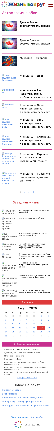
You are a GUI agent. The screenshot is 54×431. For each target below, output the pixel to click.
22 (41, 328)
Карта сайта (37, 417)
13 (27, 324)
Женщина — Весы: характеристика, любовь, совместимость (35, 123)
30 (48, 332)
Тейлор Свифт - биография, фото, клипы (22, 402)
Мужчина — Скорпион (34, 58)
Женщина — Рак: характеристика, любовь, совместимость (35, 94)
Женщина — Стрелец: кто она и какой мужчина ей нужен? (34, 157)
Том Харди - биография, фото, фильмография (25, 405)
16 (48, 324)
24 (6, 332)
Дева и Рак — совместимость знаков (35, 24)
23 (48, 328)
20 (27, 328)
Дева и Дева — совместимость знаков (35, 42)
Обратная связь (19, 417)
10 (6, 324)
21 (34, 328)
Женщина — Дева (31, 75)
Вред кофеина (9, 394)
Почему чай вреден (12, 390)
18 (13, 328)
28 (34, 332)
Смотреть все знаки (27, 378)
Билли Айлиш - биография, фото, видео (22, 398)
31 (6, 336)
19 (20, 328)
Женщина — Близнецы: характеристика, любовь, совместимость (35, 140)
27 (27, 332)
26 (20, 332)
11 (13, 324)
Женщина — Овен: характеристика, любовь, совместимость (35, 108)
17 (6, 328)
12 (20, 324)
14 (34, 324)
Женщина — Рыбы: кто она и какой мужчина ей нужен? (35, 177)
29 (41, 332)
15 (41, 324)
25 (13, 332)
